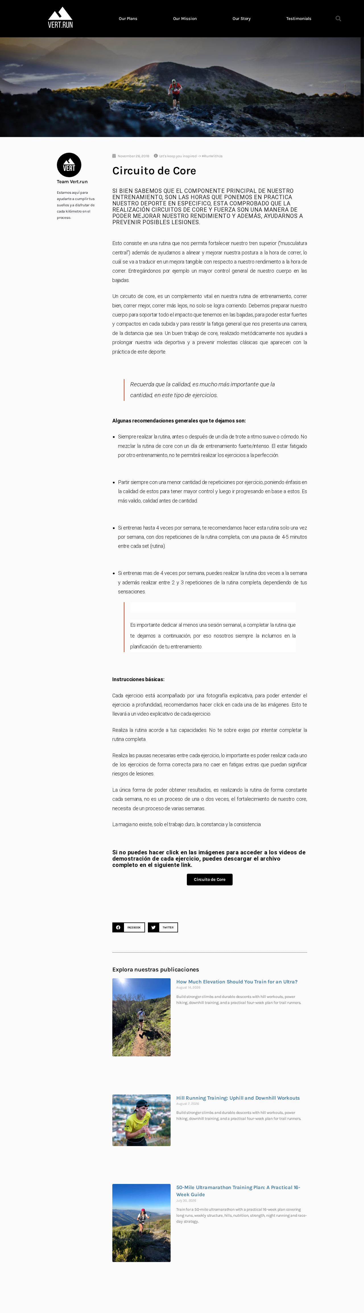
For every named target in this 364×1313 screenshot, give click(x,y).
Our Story (242, 18)
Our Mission (185, 18)
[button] (338, 18)
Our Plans (128, 18)
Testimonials (298, 18)
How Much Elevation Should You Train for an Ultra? (236, 982)
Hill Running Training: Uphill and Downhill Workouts (238, 1098)
